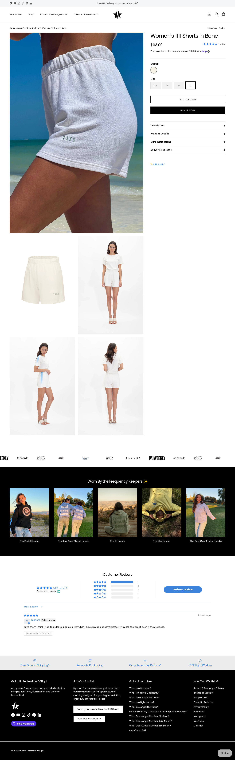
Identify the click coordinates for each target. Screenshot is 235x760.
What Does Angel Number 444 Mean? (150, 721)
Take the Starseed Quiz (86, 14)
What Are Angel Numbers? (144, 707)
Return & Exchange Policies (209, 688)
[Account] (208, 14)
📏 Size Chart (157, 164)
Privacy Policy (201, 707)
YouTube (199, 721)
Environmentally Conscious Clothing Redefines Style (158, 711)
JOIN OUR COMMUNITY (89, 718)
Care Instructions (160, 141)
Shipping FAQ (201, 697)
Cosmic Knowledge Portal (53, 14)
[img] (31, 615)
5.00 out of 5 (60, 588)
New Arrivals (16, 14)
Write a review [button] (183, 589)
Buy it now (187, 110)
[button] (100, 582)
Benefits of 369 (137, 730)
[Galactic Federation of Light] (117, 14)
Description (157, 125)
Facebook (199, 711)
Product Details (159, 133)
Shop (31, 14)
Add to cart (187, 99)
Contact (198, 725)
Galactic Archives (203, 702)
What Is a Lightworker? (141, 702)
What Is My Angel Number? (144, 697)
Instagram (199, 716)
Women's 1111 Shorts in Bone (54, 28)
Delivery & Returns (161, 149)
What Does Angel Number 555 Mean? (150, 725)
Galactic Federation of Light (30, 750)
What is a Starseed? (140, 688)
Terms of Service (203, 692)
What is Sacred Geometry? (144, 692)
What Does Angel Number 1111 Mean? (149, 716)
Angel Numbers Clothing (28, 28)
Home (12, 28)
